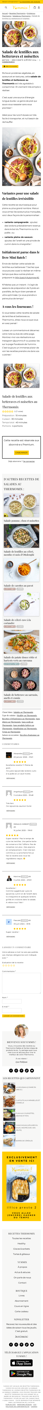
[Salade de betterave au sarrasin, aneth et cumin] (21, 690)
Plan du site (11, 1404)
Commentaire (9, 971)
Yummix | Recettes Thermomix (21, 7)
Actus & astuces (22, 1272)
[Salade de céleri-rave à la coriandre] (21, 615)
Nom (5, 997)
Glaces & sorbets (21, 1249)
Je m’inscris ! (21, 1336)
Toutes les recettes (21, 1238)
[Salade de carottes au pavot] (21, 581)
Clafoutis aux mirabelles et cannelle (28, 1101)
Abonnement (21, 1301)
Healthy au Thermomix (27, 715)
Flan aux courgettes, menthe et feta (25, 1114)
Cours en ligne (21, 1306)
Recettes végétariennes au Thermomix (18, 718)
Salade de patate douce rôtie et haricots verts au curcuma (20, 659)
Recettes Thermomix (17, 13)
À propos (22, 1267)
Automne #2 (27, 277)
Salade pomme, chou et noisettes (21, 520)
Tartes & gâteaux (21, 1254)
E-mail (5, 1007)
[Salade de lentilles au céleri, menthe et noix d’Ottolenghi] (21, 547)
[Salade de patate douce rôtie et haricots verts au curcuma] (21, 653)
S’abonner (21, 453)
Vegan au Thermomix (11, 731)
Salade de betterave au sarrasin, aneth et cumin (21, 696)
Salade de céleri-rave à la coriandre (17, 621)
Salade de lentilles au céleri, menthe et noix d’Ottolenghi (19, 553)
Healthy (21, 1243)
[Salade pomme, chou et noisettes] (21, 516)
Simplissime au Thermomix (25, 728)
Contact (22, 1283)
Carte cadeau (21, 1311)
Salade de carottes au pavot (18, 585)
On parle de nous (22, 1277)
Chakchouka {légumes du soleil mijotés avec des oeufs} (27, 1127)
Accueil (5, 13)
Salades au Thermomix (22, 16)
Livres (21, 1295)
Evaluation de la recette (12, 962)
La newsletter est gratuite (30, 2)
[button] (3, 411)
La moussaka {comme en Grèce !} (26, 1088)
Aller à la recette (11, 66)
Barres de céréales (24, 1141)
